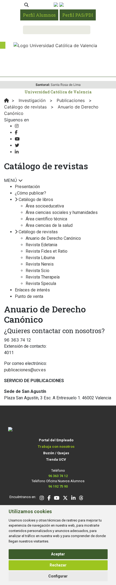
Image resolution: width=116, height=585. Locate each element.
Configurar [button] (58, 576)
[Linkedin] (17, 151)
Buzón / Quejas (56, 453)
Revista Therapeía (43, 277)
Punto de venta (29, 296)
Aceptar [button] (58, 554)
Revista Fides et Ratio (46, 251)
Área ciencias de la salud (49, 225)
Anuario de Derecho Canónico (53, 238)
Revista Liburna (40, 257)
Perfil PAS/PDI (77, 15)
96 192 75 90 (58, 486)
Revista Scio (37, 270)
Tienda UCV (56, 459)
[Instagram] (17, 126)
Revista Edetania (41, 244)
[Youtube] (17, 139)
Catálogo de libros (36, 199)
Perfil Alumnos (39, 15)
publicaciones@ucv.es (25, 369)
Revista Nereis (40, 264)
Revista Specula (41, 283)
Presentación (27, 186)
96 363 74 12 (58, 476)
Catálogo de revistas (38, 231)
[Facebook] (16, 132)
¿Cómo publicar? (30, 193)
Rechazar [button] (58, 565)
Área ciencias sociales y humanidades (62, 212)
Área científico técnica (46, 218)
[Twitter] (17, 145)
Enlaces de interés (32, 289)
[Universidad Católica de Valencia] (55, 45)
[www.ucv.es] (6, 100)
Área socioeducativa (45, 206)
